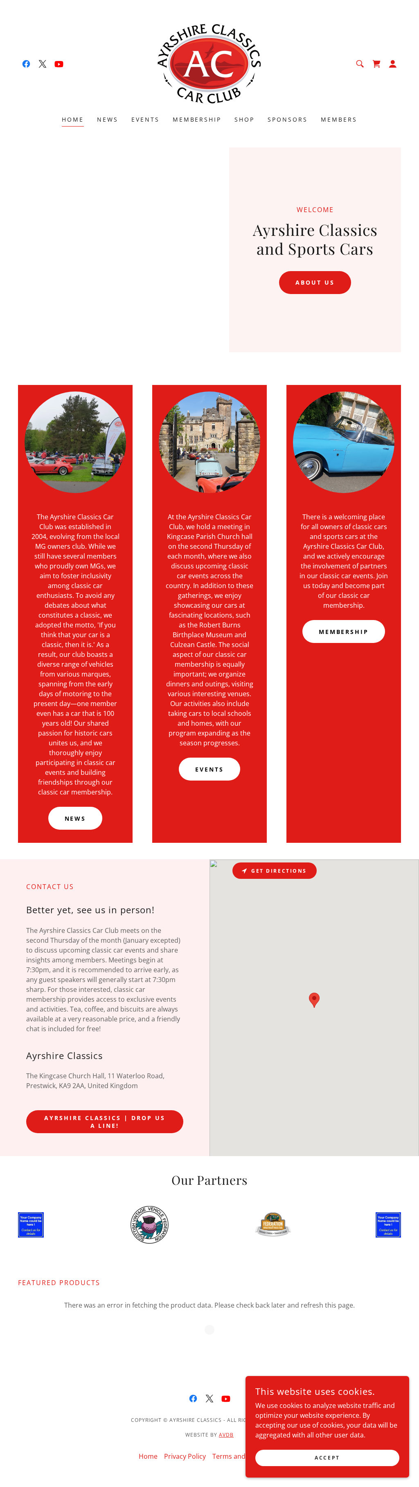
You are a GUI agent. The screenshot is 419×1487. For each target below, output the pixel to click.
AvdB (226, 1434)
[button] (393, 64)
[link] (26, 64)
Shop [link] (244, 119)
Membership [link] (197, 119)
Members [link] (339, 119)
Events (209, 769)
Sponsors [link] (288, 119)
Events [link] (145, 119)
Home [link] (73, 119)
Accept (327, 1457)
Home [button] (148, 1456)
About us (315, 282)
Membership (344, 632)
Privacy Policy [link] (185, 1456)
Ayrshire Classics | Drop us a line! (105, 1121)
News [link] (107, 119)
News (75, 818)
